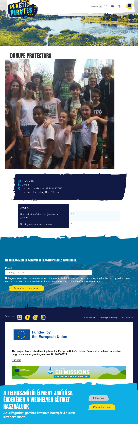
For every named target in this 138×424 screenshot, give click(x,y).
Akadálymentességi (109, 317)
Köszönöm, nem (101, 407)
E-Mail (8, 268)
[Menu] (129, 6)
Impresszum (127, 317)
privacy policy (116, 278)
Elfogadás (98, 398)
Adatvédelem (89, 317)
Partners (16, 359)
